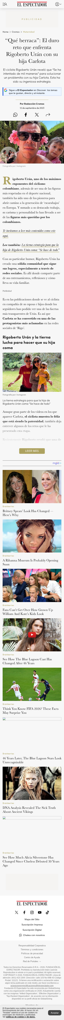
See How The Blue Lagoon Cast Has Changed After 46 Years (27, 661)
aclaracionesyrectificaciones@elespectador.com (32, 985)
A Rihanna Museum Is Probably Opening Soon (30, 562)
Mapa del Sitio (32, 919)
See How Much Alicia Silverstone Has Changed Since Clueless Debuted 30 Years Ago (31, 861)
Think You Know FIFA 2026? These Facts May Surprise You (31, 710)
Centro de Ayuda (32, 957)
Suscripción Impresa (32, 924)
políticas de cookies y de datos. (20, 1017)
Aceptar (55, 1012)
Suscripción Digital (32, 930)
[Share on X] (36, 115)
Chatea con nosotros (34, 935)
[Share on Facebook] (25, 115)
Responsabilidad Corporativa (32, 945)
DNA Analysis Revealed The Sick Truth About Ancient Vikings (29, 810)
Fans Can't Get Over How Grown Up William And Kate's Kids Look (28, 612)
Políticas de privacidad (32, 953)
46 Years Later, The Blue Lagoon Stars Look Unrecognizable (32, 760)
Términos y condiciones (32, 949)
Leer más (32, 451)
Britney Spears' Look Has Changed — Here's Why (28, 513)
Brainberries (8, 506)
